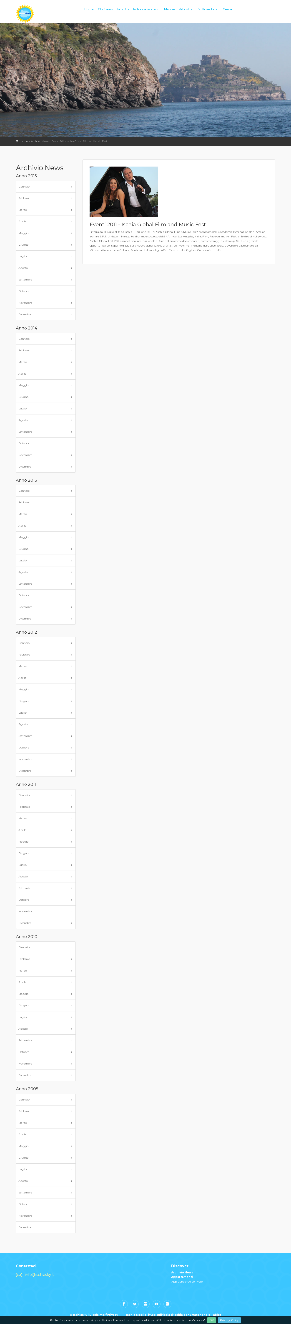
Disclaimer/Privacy (103, 1314)
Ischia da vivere (144, 9)
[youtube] (157, 1304)
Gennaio (24, 186)
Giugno (23, 244)
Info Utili (123, 9)
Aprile (22, 221)
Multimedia (206, 9)
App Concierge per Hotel (187, 1281)
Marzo (22, 209)
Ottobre (23, 291)
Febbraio (24, 198)
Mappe (169, 9)
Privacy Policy (229, 1320)
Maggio (23, 233)
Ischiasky (25, 14)
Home (89, 9)
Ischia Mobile (136, 1314)
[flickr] (167, 1304)
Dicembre (24, 314)
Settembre (25, 279)
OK (211, 1320)
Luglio (22, 256)
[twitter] (135, 1304)
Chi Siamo (105, 9)
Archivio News (39, 141)
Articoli (184, 9)
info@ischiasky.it (39, 1275)
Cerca (227, 9)
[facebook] (124, 1304)
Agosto (23, 268)
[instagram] (146, 1304)
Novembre (25, 302)
